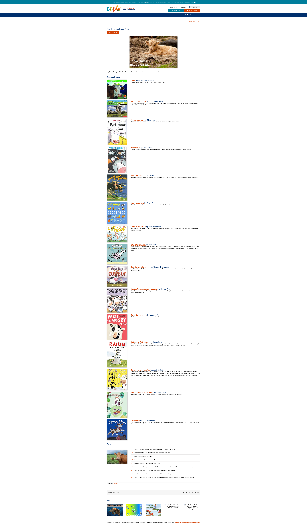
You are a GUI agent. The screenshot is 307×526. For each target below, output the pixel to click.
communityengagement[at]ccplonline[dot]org (187, 522)
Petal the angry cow (139, 315)
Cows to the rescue (138, 226)
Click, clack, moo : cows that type (144, 289)
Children (116, 483)
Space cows (135, 148)
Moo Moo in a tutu (138, 245)
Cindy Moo (135, 420)
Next (198, 21)
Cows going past (137, 203)
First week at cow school (141, 370)
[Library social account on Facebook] (185, 15)
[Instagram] (187, 15)
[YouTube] (190, 15)
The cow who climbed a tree (142, 393)
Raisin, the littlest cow (140, 342)
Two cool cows (137, 175)
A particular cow (137, 120)
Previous (192, 21)
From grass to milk (139, 101)
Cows (133, 81)
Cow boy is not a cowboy (140, 267)
